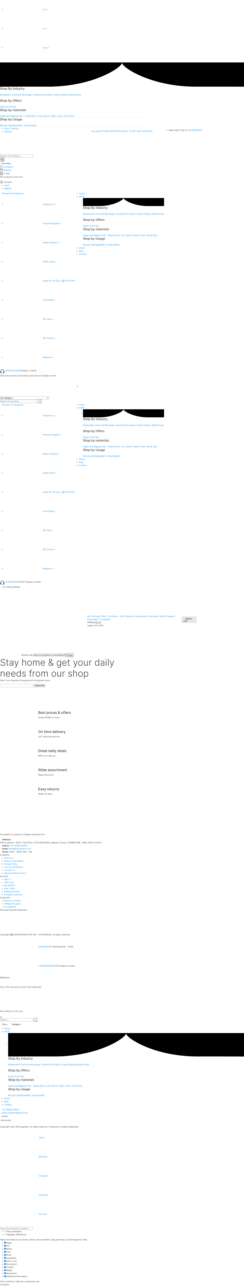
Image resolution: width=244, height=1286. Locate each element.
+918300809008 (13, 582)
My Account (6, 1120)
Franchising (6, 163)
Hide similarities (14, 1231)
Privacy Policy (11, 864)
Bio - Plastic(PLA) (28, 116)
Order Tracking (11, 128)
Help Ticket (9, 888)
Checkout (43, 1195)
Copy (69, 655)
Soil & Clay (69, 116)
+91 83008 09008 (18, 845)
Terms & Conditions (13, 867)
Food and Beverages (22, 94)
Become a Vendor (12, 900)
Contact (4, 1116)
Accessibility (10, 907)
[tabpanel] (122, 1066)
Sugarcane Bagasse (9, 116)
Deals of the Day (8, 106)
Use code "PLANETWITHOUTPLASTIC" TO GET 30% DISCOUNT (122, 131)
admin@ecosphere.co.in (19, 848)
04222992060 (195, 130)
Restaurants (5, 94)
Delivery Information (14, 861)
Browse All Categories (13, 193)
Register (8, 188)
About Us (8, 858)
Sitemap (8, 131)
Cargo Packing (61, 94)
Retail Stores (75, 94)
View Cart (9, 882)
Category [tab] (16, 1024)
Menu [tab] (4, 1024)
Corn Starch (43, 116)
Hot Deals (70, 280)
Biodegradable (15, 125)
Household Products (43, 94)
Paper (53, 116)
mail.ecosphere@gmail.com (15, 1112)
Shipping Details (12, 891)
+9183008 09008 (13, 370)
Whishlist (42, 1156)
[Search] (2, 159)
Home (4, 587)
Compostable (30, 125)
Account (42, 1214)
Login (6, 185)
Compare (43, 1176)
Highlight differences (16, 1234)
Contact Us (9, 870)
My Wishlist (9, 885)
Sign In (7, 879)
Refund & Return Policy (15, 873)
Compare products (13, 894)
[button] (189, 619)
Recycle (3, 125)
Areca (60, 116)
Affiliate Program (12, 903)
